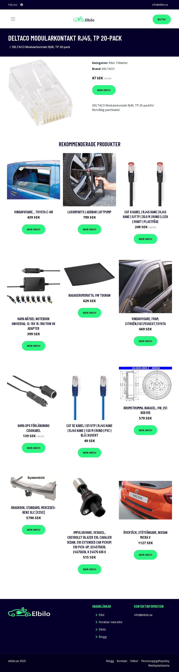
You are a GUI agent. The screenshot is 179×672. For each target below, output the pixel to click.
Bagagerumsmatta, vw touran (89, 295)
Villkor (134, 661)
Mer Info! (103, 90)
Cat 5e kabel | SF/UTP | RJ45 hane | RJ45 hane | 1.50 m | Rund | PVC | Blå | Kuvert (89, 430)
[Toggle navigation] (13, 19)
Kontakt (122, 661)
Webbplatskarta (158, 665)
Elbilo (102, 629)
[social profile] (21, 4)
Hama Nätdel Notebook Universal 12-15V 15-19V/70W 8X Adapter (33, 323)
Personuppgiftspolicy (155, 661)
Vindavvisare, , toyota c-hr (33, 212)
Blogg (103, 637)
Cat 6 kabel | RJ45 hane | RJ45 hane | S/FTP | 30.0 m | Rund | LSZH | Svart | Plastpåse (145, 217)
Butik (162, 19)
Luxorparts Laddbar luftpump (89, 212)
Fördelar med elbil (110, 622)
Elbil (111, 63)
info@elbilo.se (160, 4)
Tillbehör (122, 63)
